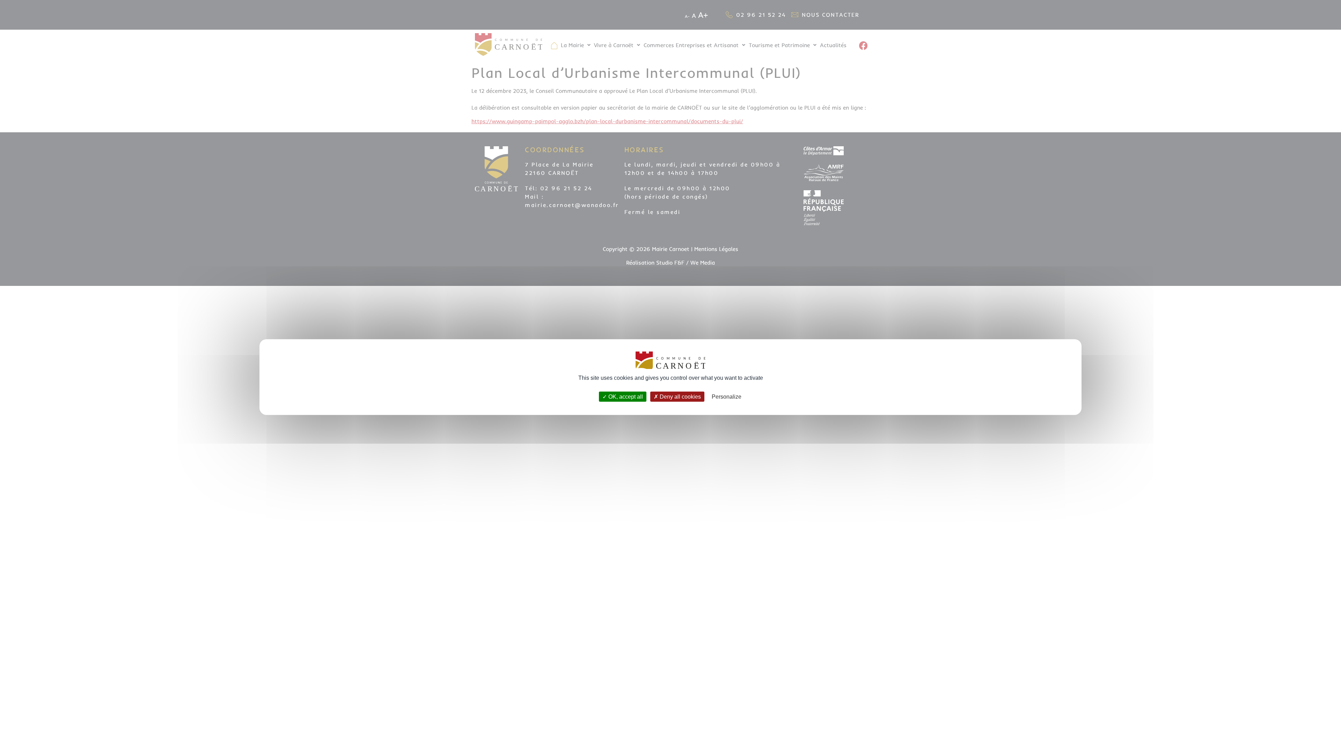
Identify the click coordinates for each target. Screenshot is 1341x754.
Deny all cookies (679, 396)
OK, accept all (625, 396)
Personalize (726, 396)
